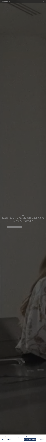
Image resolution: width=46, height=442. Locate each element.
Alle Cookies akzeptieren (30, 439)
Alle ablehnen (41, 439)
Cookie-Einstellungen (6, 439)
